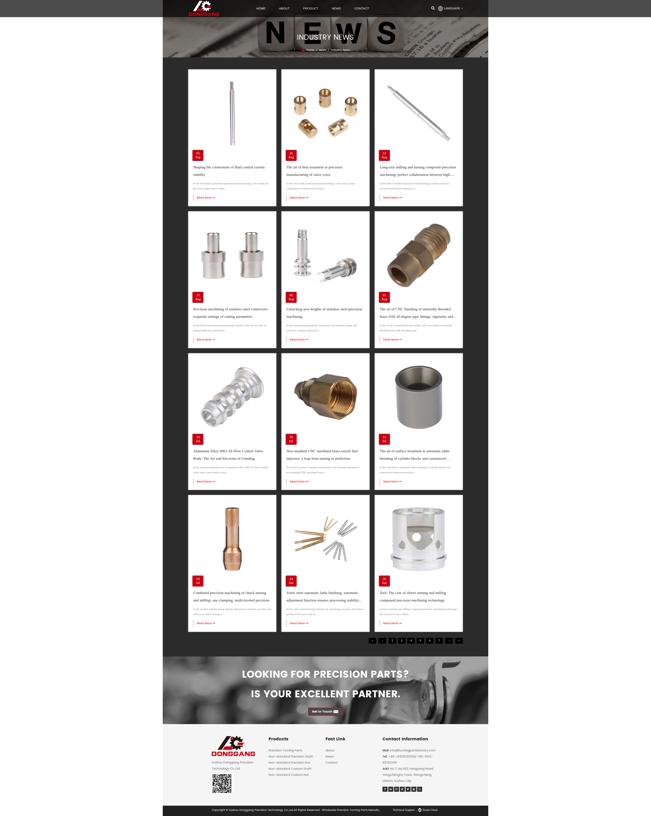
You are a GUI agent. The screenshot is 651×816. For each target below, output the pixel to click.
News (336, 8)
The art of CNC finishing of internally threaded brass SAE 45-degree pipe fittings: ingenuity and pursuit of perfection (416, 316)
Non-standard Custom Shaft (290, 768)
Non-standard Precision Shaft (291, 756)
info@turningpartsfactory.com (413, 750)
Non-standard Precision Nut (289, 762)
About (284, 8)
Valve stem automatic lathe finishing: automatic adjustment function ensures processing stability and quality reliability (323, 600)
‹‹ (372, 641)
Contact (361, 8)
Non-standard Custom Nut (289, 774)
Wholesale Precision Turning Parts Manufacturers (355, 810)
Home (260, 8)
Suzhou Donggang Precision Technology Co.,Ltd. (261, 810)
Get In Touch (322, 711)
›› (459, 641)
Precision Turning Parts (285, 750)
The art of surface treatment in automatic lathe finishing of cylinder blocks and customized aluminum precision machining (414, 458)
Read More (204, 198)
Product (310, 8)
